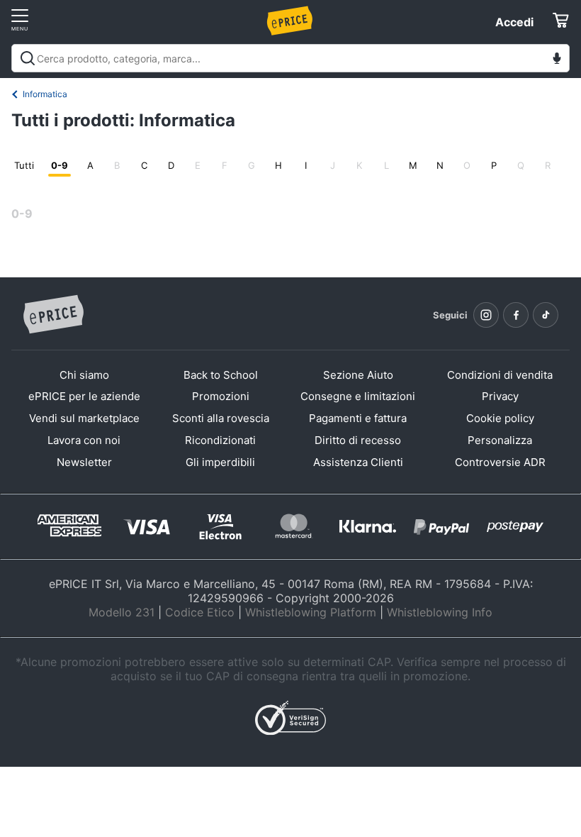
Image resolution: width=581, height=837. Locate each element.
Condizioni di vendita (500, 375)
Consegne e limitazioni (357, 396)
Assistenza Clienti (358, 462)
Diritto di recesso (358, 440)
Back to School (221, 375)
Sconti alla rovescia (220, 418)
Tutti (24, 165)
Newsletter (84, 462)
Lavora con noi (83, 440)
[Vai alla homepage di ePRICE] (53, 315)
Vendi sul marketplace (84, 418)
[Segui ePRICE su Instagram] (486, 315)
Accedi (514, 22)
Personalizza (500, 440)
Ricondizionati (220, 440)
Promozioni (220, 396)
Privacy (500, 396)
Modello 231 (121, 612)
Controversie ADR (500, 462)
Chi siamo (84, 375)
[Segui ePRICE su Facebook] (516, 315)
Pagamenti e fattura (358, 418)
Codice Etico (200, 612)
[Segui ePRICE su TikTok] (545, 315)
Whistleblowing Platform (310, 612)
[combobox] (290, 58)
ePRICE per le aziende (84, 396)
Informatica (45, 94)
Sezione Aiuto (358, 375)
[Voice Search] (557, 59)
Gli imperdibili (220, 462)
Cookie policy (500, 418)
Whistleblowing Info (439, 612)
